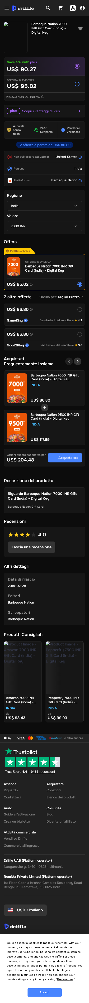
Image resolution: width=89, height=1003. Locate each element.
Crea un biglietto (17, 821)
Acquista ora (68, 458)
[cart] (60, 8)
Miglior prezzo (69, 297)
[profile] (82, 8)
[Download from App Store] (73, 8)
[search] (48, 8)
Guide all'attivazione (19, 814)
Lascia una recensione (32, 547)
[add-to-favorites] (80, 28)
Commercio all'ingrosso (21, 845)
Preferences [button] (65, 979)
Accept (45, 992)
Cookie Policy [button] (37, 974)
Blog (50, 814)
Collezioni (54, 790)
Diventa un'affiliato (61, 821)
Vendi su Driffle (15, 838)
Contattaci (12, 797)
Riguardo (11, 790)
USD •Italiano (30, 910)
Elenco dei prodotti (61, 797)
